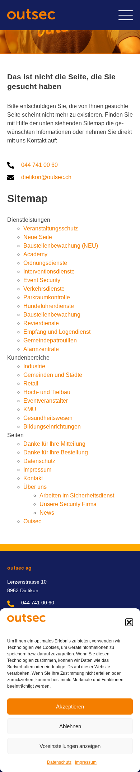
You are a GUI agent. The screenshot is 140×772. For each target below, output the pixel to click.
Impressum (86, 762)
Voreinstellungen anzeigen (70, 746)
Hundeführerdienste (48, 306)
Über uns (35, 487)
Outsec (32, 521)
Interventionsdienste (49, 271)
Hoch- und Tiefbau (46, 392)
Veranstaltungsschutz (50, 228)
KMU (29, 409)
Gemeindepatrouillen (50, 340)
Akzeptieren (70, 706)
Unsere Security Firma (68, 504)
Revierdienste (41, 323)
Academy (35, 254)
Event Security (41, 280)
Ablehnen (70, 726)
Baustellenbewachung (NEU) (60, 246)
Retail (30, 383)
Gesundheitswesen (48, 418)
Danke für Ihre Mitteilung (54, 444)
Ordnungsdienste (45, 263)
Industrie (34, 366)
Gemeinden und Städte (52, 375)
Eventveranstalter (45, 401)
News (46, 513)
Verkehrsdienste (44, 289)
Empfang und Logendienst (56, 332)
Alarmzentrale (41, 349)
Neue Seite (37, 237)
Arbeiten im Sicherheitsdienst (76, 495)
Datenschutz (59, 762)
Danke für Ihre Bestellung (55, 452)
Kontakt (33, 478)
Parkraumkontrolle (46, 297)
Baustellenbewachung (51, 315)
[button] (129, 622)
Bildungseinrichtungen (52, 427)
